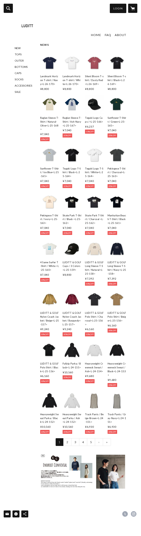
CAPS (18, 73)
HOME (96, 35)
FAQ (108, 35)
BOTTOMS (21, 67)
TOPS (18, 54)
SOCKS (19, 79)
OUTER (19, 60)
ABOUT (120, 35)
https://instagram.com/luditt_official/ (133, 514)
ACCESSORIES (23, 85)
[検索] (8, 8)
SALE (18, 92)
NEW (18, 48)
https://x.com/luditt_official (125, 514)
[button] (118, 8)
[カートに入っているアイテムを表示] (132, 8)
